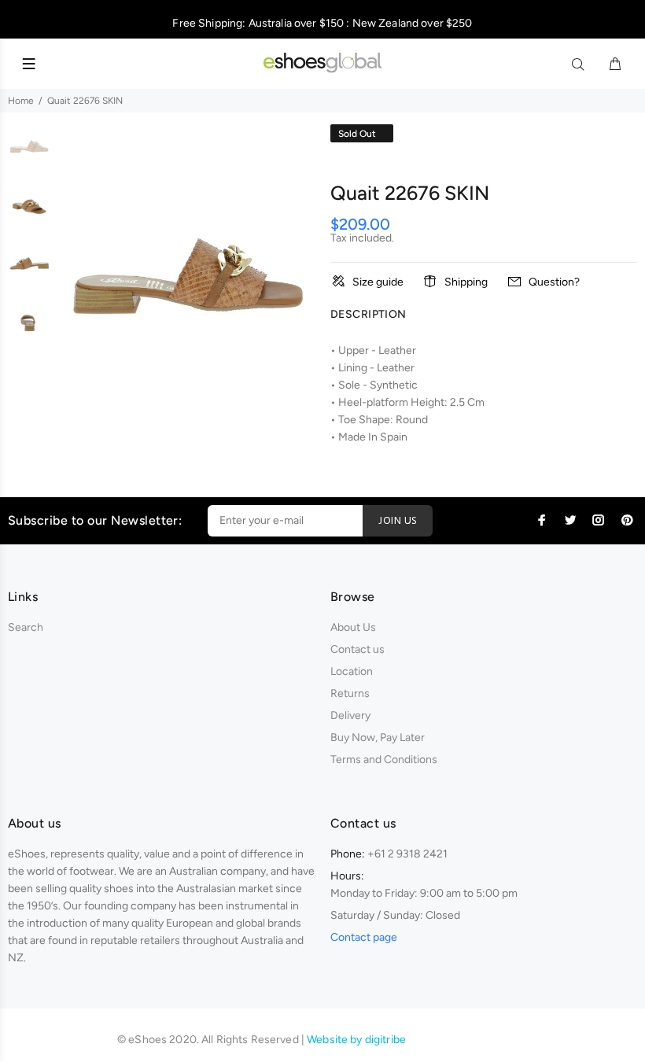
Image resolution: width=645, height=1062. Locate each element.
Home (21, 100)
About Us (353, 627)
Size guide (378, 282)
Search (25, 627)
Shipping (466, 282)
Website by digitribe (356, 1039)
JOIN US (397, 521)
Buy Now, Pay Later (377, 737)
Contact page (363, 937)
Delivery (350, 715)
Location (351, 671)
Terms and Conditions (383, 759)
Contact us (357, 649)
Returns (350, 693)
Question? (554, 282)
